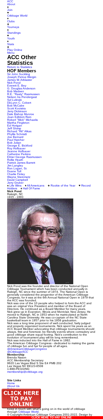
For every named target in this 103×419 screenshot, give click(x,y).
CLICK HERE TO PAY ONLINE (51, 417)
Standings (14, 32)
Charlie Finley (16, 174)
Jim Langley (15, 165)
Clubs (11, 21)
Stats (10, 44)
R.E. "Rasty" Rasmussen (23, 94)
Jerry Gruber (15, 182)
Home (11, 383)
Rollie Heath (15, 159)
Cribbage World (17, 15)
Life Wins (15, 185)
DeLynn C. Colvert (19, 102)
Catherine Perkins (19, 154)
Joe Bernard (15, 137)
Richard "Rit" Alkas (19, 131)
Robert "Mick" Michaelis (22, 119)
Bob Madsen (15, 91)
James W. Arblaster (19, 79)
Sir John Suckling (18, 74)
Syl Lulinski (14, 99)
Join (10, 9)
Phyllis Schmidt (17, 134)
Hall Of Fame (31, 188)
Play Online (14, 49)
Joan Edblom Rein (19, 117)
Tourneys (13, 27)
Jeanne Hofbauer (18, 151)
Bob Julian (14, 142)
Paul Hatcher (15, 139)
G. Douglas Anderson (21, 88)
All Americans (35, 185)
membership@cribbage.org (25, 371)
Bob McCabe (15, 105)
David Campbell (17, 179)
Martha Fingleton (18, 122)
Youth (11, 38)
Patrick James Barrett (21, 162)
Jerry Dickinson (17, 111)
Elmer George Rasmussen (24, 157)
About (11, 4)
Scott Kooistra (16, 108)
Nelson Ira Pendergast (22, 97)
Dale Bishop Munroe (20, 114)
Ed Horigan (14, 125)
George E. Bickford (19, 145)
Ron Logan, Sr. (17, 168)
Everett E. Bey (16, 85)
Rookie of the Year (63, 185)
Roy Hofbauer (16, 148)
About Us (13, 386)
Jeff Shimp (14, 128)
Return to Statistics (19, 67)
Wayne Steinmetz (18, 177)
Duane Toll (14, 171)
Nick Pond (14, 82)
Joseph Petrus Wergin (21, 77)
